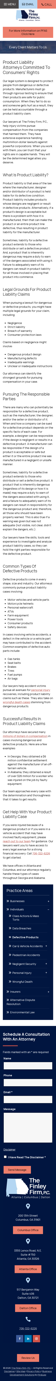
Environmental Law (22, 1012)
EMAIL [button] (30, 4)
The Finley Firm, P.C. (21, 1368)
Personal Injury (22, 973)
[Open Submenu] (48, 901)
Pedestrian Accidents (26, 955)
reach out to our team (17, 841)
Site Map (20, 1371)
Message (10, 1109)
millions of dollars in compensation (25, 736)
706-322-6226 (41, 853)
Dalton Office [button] (28, 1308)
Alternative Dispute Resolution (21, 1002)
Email (8, 1092)
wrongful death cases (16, 702)
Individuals (17, 909)
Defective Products (25, 937)
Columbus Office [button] (28, 1230)
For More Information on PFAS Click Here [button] (28, 32)
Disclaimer (10, 1149)
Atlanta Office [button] (28, 1269)
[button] (9, 3)
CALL (48, 4)
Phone (8, 1075)
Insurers (15, 991)
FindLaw (42, 1374)
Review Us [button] (28, 1358)
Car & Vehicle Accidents (27, 946)
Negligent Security (24, 964)
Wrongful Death (22, 981)
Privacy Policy (34, 1371)
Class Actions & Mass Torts (25, 917)
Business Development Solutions (31, 1373)
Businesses (17, 901)
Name (7, 1058)
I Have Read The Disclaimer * (27, 1157)
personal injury (40, 690)
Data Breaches (21, 928)
